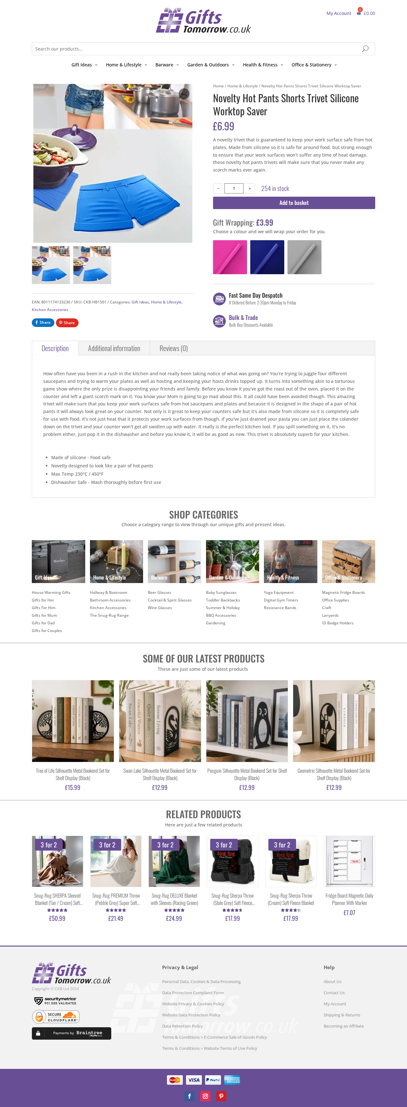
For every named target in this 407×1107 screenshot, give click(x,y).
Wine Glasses (160, 607)
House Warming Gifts (51, 592)
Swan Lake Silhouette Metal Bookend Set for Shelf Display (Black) (160, 774)
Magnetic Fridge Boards (343, 592)
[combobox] (203, 49)
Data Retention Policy (182, 1026)
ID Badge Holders (338, 623)
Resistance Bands (280, 607)
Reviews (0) (174, 348)
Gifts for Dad (43, 623)
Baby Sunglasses (221, 592)
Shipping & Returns (342, 1015)
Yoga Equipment (279, 592)
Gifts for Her (43, 600)
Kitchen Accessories (50, 309)
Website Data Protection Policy (191, 1015)
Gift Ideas (140, 302)
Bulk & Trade (243, 317)
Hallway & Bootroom (108, 592)
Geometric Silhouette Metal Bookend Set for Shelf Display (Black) (334, 774)
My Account (339, 13)
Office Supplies (335, 600)
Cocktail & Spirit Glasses (170, 600)
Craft (326, 607)
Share (45, 322)
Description (55, 348)
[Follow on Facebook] (189, 1096)
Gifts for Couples (47, 630)
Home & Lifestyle (166, 302)
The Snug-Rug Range (109, 615)
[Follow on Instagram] (205, 1096)
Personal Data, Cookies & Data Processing (201, 981)
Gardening (215, 623)
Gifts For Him (43, 607)
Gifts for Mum (44, 615)
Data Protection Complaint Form (193, 992)
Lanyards (330, 615)
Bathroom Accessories (110, 600)
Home (218, 86)
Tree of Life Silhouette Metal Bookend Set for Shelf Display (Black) (73, 774)
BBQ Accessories (221, 615)
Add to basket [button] (216, 270)
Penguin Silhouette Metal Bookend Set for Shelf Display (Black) (247, 774)
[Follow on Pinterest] (221, 1096)
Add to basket (294, 203)
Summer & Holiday (223, 607)
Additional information (114, 348)
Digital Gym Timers (281, 600)
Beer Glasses (159, 592)
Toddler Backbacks (223, 600)
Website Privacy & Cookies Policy (193, 1004)
